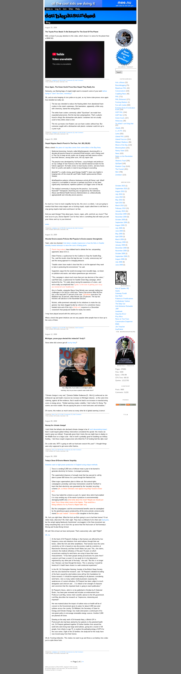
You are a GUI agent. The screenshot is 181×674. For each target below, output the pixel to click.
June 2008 (119, 265)
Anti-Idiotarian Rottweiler (124, 306)
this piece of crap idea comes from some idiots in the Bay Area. (78, 147)
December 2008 (121, 248)
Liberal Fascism (121, 139)
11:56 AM (62, 652)
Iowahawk (118, 311)
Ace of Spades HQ (122, 288)
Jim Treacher (120, 327)
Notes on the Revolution (123, 156)
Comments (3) (70, 132)
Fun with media (120, 105)
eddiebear (55, 80)
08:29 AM (62, 132)
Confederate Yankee (122, 301)
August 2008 (119, 259)
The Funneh (119, 169)
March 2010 (119, 205)
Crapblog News (120, 94)
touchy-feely (71, 343)
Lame (117, 134)
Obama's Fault (120, 161)
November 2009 (121, 217)
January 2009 (120, 245)
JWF (117, 309)
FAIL (117, 96)
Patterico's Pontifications (124, 298)
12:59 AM (62, 228)
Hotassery (119, 121)
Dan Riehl (118, 296)
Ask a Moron (119, 82)
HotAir (117, 291)
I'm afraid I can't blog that (124, 124)
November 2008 (121, 251)
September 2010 (121, 188)
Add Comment (79, 80)
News (117, 153)
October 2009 (120, 220)
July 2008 (118, 262)
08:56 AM (60, 449)
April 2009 (119, 236)
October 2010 (120, 186)
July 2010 (118, 194)
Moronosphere (120, 148)
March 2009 (119, 239)
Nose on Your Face (122, 319)
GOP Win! (119, 115)
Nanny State (119, 151)
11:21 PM (60, 414)
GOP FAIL (119, 112)
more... (47, 224)
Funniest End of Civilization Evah (125, 108)
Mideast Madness (121, 142)
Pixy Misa (119, 316)
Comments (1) (70, 652)
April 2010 (119, 203)
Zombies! (118, 175)
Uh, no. (47, 535)
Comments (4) (70, 228)
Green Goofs (119, 118)
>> (83, 662)
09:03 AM (62, 80)
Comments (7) (68, 414)
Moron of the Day (121, 145)
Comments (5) (70, 80)
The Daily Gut (120, 304)
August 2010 (119, 191)
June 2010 (119, 197)
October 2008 (120, 253)
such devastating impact (98, 429)
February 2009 (120, 242)
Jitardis (118, 128)
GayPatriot (119, 329)
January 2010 (120, 211)
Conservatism (120, 91)
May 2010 (118, 200)
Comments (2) (68, 449)
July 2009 (118, 228)
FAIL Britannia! (120, 99)
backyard (105, 520)
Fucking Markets (121, 102)
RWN (117, 324)
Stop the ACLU (120, 314)
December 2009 (121, 214)
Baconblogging (120, 85)
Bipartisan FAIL (120, 88)
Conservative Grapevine (123, 321)
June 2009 (119, 231)
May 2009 (118, 234)
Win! (117, 172)
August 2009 (119, 225)
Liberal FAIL (119, 136)
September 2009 (121, 222)
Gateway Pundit (121, 293)
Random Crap (120, 166)
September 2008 (121, 256)
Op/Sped (118, 163)
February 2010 (120, 208)
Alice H (54, 414)
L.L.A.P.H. (119, 131)
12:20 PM (62, 327)
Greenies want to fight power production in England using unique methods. (71, 465)
